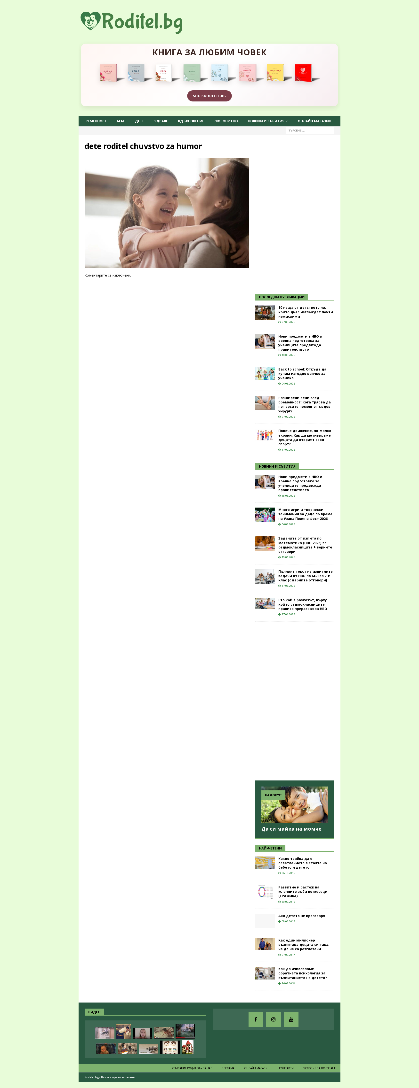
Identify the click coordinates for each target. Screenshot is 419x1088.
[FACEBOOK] (256, 1019)
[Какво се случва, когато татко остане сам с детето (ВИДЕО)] (123, 1031)
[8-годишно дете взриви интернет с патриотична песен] (127, 1048)
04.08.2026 (288, 383)
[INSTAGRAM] (273, 1019)
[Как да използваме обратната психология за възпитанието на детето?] (265, 973)
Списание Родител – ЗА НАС (192, 1068)
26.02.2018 (288, 983)
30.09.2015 (288, 901)
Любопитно (226, 121)
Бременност (95, 121)
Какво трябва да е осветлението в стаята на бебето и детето (302, 863)
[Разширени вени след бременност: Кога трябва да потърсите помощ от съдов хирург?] (265, 403)
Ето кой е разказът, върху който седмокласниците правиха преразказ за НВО (302, 604)
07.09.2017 (288, 955)
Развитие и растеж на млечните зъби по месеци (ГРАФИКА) (302, 891)
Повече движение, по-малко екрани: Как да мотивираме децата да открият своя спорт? (304, 437)
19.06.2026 (288, 557)
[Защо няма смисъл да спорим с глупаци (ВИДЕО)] (148, 1049)
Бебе (121, 121)
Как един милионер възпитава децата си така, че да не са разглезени (303, 944)
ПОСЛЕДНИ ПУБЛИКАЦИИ (282, 297)
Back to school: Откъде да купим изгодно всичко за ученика (302, 373)
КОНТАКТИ (286, 1068)
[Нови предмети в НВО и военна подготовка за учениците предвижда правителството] (265, 341)
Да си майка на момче (291, 829)
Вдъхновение (191, 121)
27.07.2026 (288, 416)
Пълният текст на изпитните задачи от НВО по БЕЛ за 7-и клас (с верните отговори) (305, 575)
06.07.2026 (288, 524)
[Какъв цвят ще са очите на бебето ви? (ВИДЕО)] (170, 1047)
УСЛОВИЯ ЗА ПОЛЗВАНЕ (319, 1068)
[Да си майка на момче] (294, 805)
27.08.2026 (288, 322)
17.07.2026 (288, 449)
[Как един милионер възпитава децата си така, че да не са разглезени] (265, 944)
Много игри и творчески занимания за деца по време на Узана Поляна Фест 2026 (305, 514)
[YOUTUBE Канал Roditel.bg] (291, 1019)
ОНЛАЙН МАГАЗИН (314, 121)
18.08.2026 (288, 355)
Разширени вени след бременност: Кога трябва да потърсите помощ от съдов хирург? (304, 404)
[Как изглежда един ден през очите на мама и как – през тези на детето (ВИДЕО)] (104, 1033)
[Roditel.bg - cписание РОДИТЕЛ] (139, 31)
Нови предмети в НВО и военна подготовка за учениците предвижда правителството (300, 343)
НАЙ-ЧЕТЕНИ (270, 848)
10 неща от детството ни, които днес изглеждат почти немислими (305, 311)
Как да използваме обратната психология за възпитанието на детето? (302, 973)
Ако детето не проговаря (301, 915)
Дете (139, 121)
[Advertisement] (291, 213)
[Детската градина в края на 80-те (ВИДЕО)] (185, 1031)
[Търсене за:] (310, 130)
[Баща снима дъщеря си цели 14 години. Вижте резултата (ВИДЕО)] (142, 1033)
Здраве (161, 121)
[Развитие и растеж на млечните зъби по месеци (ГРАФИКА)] (265, 892)
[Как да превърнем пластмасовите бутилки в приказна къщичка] (187, 1047)
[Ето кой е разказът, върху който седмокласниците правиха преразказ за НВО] (265, 603)
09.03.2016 (288, 921)
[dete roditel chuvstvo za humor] (167, 265)
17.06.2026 (288, 585)
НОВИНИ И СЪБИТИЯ (277, 466)
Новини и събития (266, 121)
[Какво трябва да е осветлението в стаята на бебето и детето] (265, 863)
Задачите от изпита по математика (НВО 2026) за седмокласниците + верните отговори (305, 545)
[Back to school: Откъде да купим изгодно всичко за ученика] (265, 373)
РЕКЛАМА (228, 1068)
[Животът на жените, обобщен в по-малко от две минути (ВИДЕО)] (164, 1033)
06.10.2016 (288, 873)
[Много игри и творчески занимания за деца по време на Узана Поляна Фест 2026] (265, 515)
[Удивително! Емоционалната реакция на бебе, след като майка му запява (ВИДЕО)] (106, 1048)
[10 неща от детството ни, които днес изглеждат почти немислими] (265, 312)
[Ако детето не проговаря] (265, 921)
